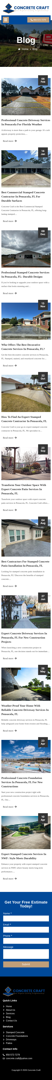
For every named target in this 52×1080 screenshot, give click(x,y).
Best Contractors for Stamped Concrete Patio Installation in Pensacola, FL (25, 563)
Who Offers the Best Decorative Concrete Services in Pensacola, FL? (23, 346)
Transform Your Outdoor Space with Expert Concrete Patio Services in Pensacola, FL (23, 489)
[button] (5, 20)
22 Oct (43, 377)
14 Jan (43, 152)
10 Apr (43, 818)
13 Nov (42, 305)
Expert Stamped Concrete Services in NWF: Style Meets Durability (23, 856)
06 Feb (43, 80)
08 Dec (42, 233)
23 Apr (43, 742)
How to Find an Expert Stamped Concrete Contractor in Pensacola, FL (24, 419)
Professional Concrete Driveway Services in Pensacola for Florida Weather (25, 122)
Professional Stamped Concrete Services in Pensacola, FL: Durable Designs (25, 274)
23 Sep (43, 449)
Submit (26, 964)
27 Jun (43, 598)
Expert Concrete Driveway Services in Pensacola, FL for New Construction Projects (24, 637)
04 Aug (42, 522)
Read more (8, 141)
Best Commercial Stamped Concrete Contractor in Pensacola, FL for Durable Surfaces (23, 196)
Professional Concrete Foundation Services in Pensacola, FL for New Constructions (22, 782)
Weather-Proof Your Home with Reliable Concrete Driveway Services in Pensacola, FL (25, 710)
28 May (42, 670)
